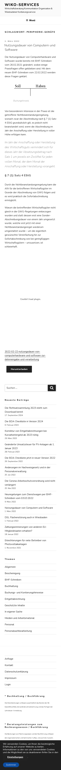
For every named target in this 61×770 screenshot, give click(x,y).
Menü (32, 20)
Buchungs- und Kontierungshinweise (24, 592)
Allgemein (10, 566)
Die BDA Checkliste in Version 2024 (24, 421)
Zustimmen (11, 765)
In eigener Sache (13, 611)
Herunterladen (19, 369)
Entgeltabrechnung (15, 599)
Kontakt (9, 665)
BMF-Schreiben (13, 579)
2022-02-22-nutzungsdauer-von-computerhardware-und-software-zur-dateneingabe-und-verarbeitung (25, 355)
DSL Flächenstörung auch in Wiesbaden (26, 517)
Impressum (10, 678)
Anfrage (9, 658)
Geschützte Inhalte (15, 605)
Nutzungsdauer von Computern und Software (29, 507)
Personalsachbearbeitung (18, 631)
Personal (9, 624)
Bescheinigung (12, 573)
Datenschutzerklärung (16, 671)
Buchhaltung (11, 586)
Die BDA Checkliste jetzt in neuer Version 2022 (30, 457)
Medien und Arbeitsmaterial (19, 618)
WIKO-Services (22, 4)
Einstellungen (15, 757)
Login (8, 684)
